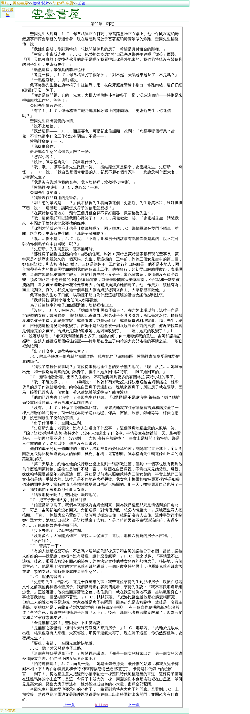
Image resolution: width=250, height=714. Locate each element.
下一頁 (134, 705)
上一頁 (69, 705)
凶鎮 (81, 3)
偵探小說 (40, 3)
